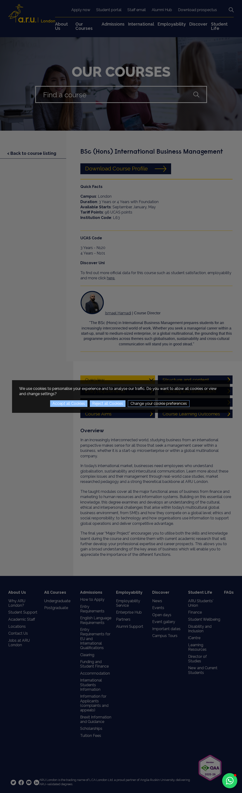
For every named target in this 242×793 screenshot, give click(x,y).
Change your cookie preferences (158, 403)
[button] (229, 780)
